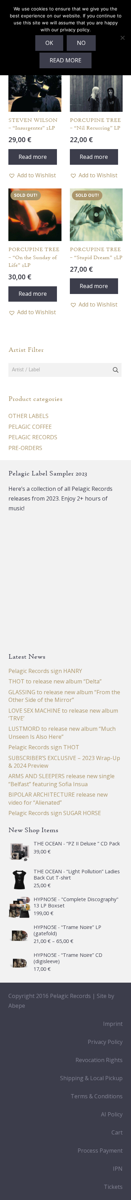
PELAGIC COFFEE (30, 427)
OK (49, 43)
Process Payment (100, 1150)
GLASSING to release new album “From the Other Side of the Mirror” (64, 696)
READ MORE (65, 60)
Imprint (113, 1024)
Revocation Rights (99, 1060)
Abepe (16, 1005)
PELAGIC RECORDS (32, 437)
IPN (118, 1168)
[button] (32, 175)
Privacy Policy (105, 1042)
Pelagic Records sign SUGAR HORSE (54, 813)
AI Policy (112, 1114)
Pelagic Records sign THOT (43, 747)
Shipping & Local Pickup (91, 1078)
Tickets (113, 1187)
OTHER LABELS (28, 416)
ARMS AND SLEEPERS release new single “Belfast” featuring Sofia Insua (61, 780)
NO (81, 43)
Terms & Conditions (97, 1096)
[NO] (122, 37)
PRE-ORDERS (25, 448)
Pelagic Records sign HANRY (45, 671)
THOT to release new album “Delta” (55, 681)
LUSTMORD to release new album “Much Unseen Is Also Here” (62, 732)
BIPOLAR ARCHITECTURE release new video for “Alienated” (58, 798)
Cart (117, 1132)
